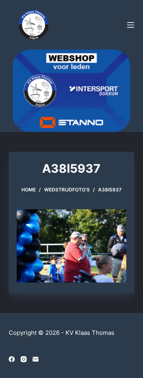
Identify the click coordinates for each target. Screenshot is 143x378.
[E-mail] (36, 359)
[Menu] (130, 25)
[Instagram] (24, 359)
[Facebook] (12, 359)
